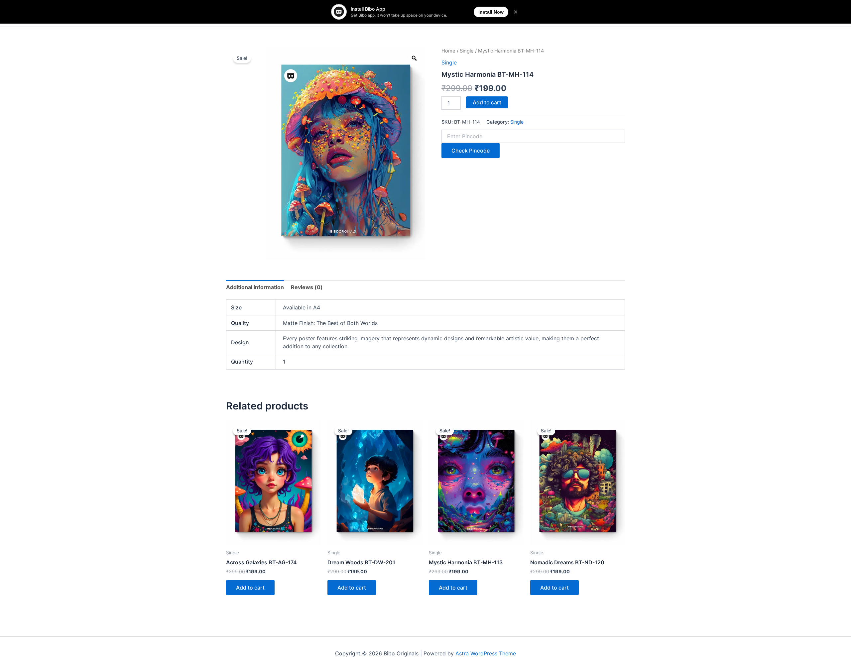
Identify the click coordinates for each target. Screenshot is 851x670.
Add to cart (487, 102)
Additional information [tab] (255, 287)
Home (448, 51)
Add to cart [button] (250, 587)
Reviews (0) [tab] (307, 287)
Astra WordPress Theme (485, 653)
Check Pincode (470, 150)
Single (467, 51)
